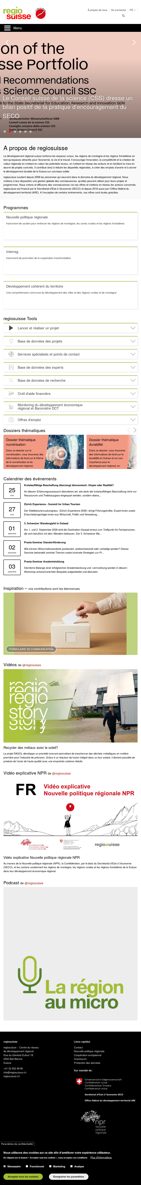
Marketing (59, 1166)
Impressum (80, 1059)
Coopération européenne (87, 1055)
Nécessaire (14, 1166)
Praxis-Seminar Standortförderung (45, 542)
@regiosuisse (31, 665)
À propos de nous (97, 10)
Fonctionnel (37, 1166)
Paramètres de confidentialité (17, 1144)
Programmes (15, 207)
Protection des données (87, 1062)
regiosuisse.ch (11, 1076)
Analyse (79, 1166)
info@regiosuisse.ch (14, 1072)
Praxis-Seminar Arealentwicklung (44, 561)
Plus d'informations (101, 1157)
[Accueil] (17, 12)
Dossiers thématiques (24, 430)
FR (131, 10)
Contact (78, 1047)
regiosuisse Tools (20, 318)
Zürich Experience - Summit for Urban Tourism (52, 504)
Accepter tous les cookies (23, 1176)
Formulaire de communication (31, 649)
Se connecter (118, 10)
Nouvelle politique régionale (89, 1051)
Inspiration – (41, 588)
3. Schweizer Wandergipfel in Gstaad (46, 523)
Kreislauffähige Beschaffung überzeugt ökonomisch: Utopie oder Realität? (69, 485)
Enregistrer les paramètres (68, 1176)
